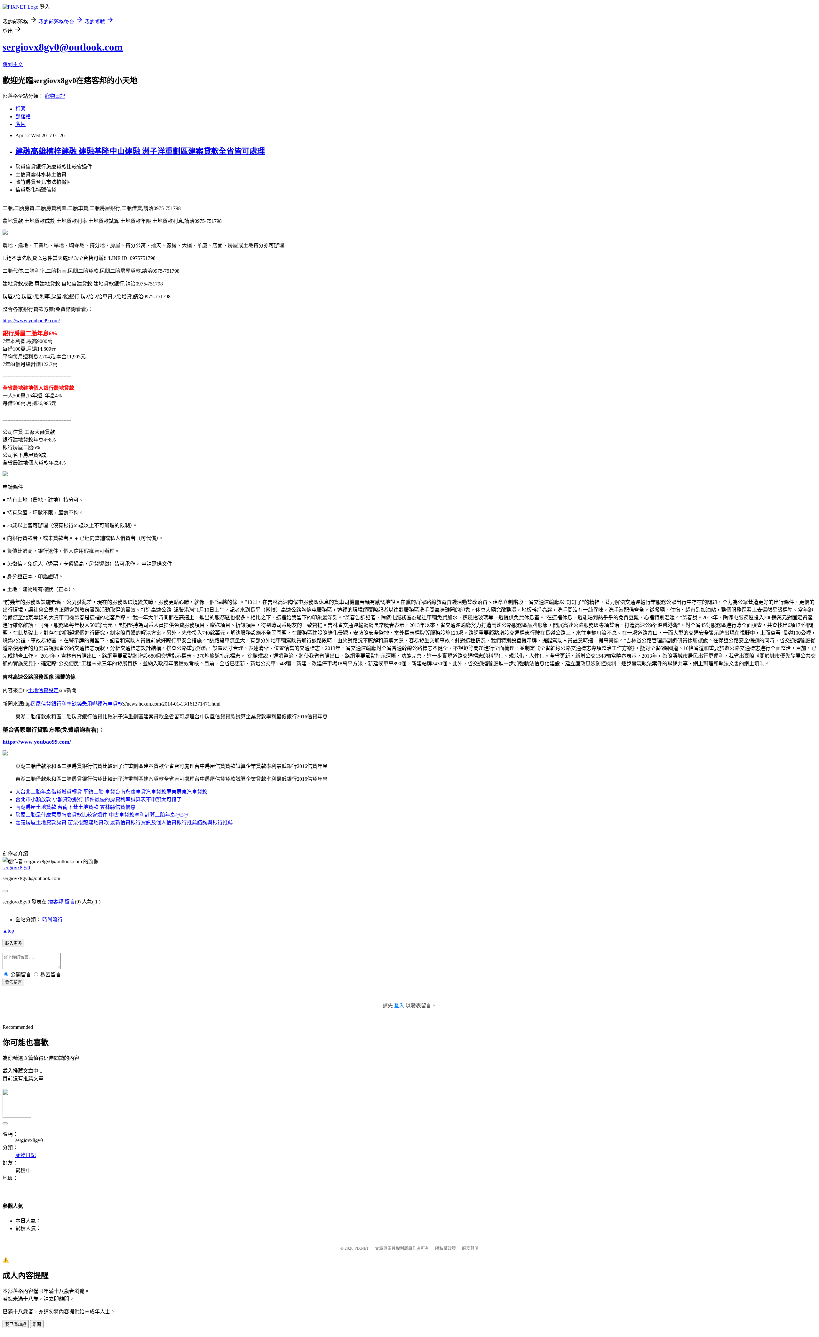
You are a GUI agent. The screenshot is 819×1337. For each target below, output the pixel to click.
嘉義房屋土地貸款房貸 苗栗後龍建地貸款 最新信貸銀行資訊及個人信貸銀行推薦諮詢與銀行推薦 (124, 822)
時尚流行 (52, 919)
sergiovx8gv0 (16, 867)
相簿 (20, 109)
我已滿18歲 (15, 1324)
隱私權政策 (445, 1248)
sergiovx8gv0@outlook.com (63, 47)
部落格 (23, 116)
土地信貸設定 (43, 690)
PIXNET (361, 1248)
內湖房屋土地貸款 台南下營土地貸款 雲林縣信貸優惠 (75, 807)
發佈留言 (13, 982)
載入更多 (13, 943)
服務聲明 (470, 1248)
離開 (37, 1324)
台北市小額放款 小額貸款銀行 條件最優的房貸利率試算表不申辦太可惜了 (98, 799)
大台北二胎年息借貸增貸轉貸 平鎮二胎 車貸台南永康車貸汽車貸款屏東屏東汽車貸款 (111, 791)
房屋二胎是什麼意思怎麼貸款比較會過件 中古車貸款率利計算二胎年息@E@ (101, 814)
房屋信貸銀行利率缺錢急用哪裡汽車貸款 (77, 704)
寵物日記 (55, 96)
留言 (70, 901)
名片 (20, 124)
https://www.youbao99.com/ (31, 320)
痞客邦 (55, 901)
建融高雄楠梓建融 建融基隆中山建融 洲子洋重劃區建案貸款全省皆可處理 (140, 151)
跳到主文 (13, 64)
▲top (8, 931)
